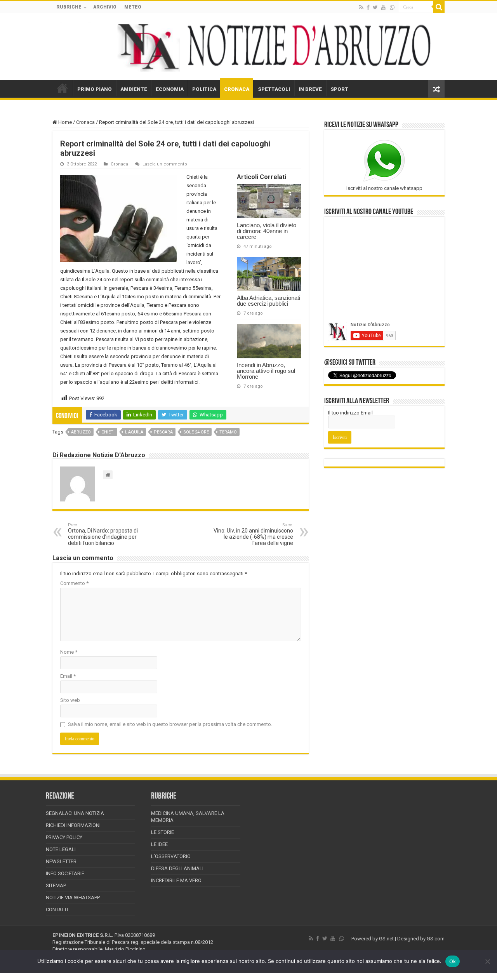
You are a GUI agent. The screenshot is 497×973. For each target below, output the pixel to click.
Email (68, 676)
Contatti (57, 909)
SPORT (339, 89)
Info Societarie (65, 873)
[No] (487, 961)
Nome (68, 652)
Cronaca (85, 122)
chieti (108, 432)
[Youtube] (383, 7)
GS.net (386, 939)
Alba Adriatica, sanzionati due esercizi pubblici (268, 300)
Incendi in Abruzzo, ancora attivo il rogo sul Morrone (266, 371)
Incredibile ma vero (176, 880)
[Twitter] (375, 7)
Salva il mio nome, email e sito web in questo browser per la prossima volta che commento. (170, 724)
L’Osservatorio (171, 856)
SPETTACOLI (274, 89)
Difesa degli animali (177, 868)
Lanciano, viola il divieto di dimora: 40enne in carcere (266, 231)
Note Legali (61, 849)
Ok (452, 961)
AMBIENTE (133, 89)
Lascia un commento (164, 164)
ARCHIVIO (104, 7)
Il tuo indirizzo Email (350, 413)
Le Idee (159, 844)
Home (64, 122)
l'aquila (134, 432)
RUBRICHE (69, 7)
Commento (74, 583)
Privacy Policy (64, 837)
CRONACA (236, 89)
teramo (228, 432)
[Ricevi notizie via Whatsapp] (392, 7)
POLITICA (204, 89)
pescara (163, 432)
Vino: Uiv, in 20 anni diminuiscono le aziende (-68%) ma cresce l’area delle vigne (253, 534)
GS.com (436, 939)
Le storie (162, 832)
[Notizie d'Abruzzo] (248, 46)
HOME (62, 88)
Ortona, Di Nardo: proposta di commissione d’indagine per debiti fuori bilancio (103, 534)
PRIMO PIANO (94, 89)
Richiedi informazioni (73, 825)
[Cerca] (439, 7)
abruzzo (81, 432)
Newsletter (61, 861)
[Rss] (361, 7)
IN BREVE (310, 89)
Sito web (70, 700)
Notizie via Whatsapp (73, 897)
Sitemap (56, 885)
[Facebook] (368, 7)
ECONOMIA (170, 89)
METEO (132, 7)
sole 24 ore (196, 432)
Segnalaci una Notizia (75, 813)
